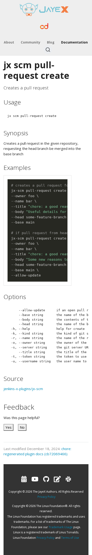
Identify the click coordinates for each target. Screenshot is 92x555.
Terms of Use (70, 538)
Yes (8, 427)
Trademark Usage (61, 527)
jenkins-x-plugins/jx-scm (23, 388)
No (22, 427)
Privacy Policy (46, 497)
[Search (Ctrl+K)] (48, 49)
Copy (61, 183)
